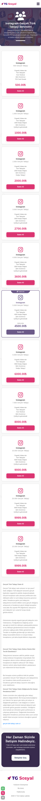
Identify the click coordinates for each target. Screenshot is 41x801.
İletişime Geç (20, 758)
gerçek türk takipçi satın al (11, 723)
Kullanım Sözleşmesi (21, 785)
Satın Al (20, 91)
